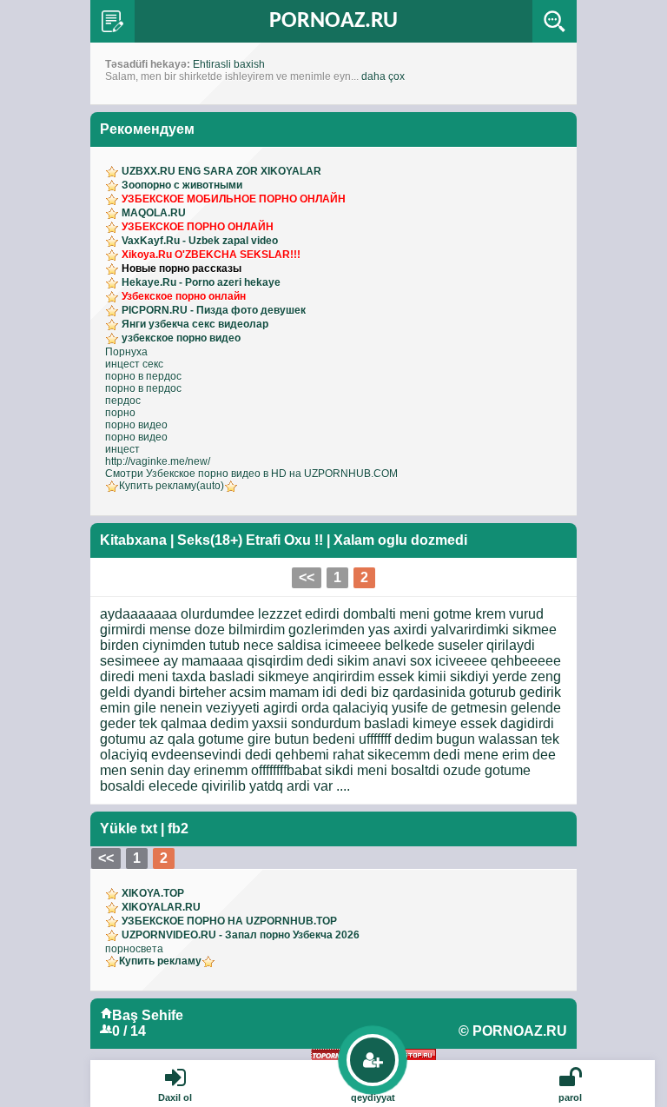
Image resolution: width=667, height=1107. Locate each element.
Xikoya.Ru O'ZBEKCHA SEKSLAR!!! (211, 255)
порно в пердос (143, 376)
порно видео (136, 425)
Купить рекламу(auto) (171, 486)
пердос (123, 400)
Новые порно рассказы (181, 268)
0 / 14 (129, 1031)
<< (306, 577)
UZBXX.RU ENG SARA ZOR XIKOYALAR (221, 171)
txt (149, 828)
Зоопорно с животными (182, 185)
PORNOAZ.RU (333, 21)
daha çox (383, 76)
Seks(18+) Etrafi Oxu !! (250, 540)
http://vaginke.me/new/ (157, 461)
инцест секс (134, 364)
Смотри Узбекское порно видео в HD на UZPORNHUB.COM (251, 473)
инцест (122, 449)
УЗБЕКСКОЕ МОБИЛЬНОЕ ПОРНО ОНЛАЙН (234, 199)
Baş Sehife (147, 1015)
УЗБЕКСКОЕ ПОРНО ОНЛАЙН (198, 227)
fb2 (178, 828)
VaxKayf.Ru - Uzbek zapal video (200, 241)
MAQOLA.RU (154, 213)
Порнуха (126, 352)
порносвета (134, 949)
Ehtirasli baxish (229, 64)
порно (120, 413)
